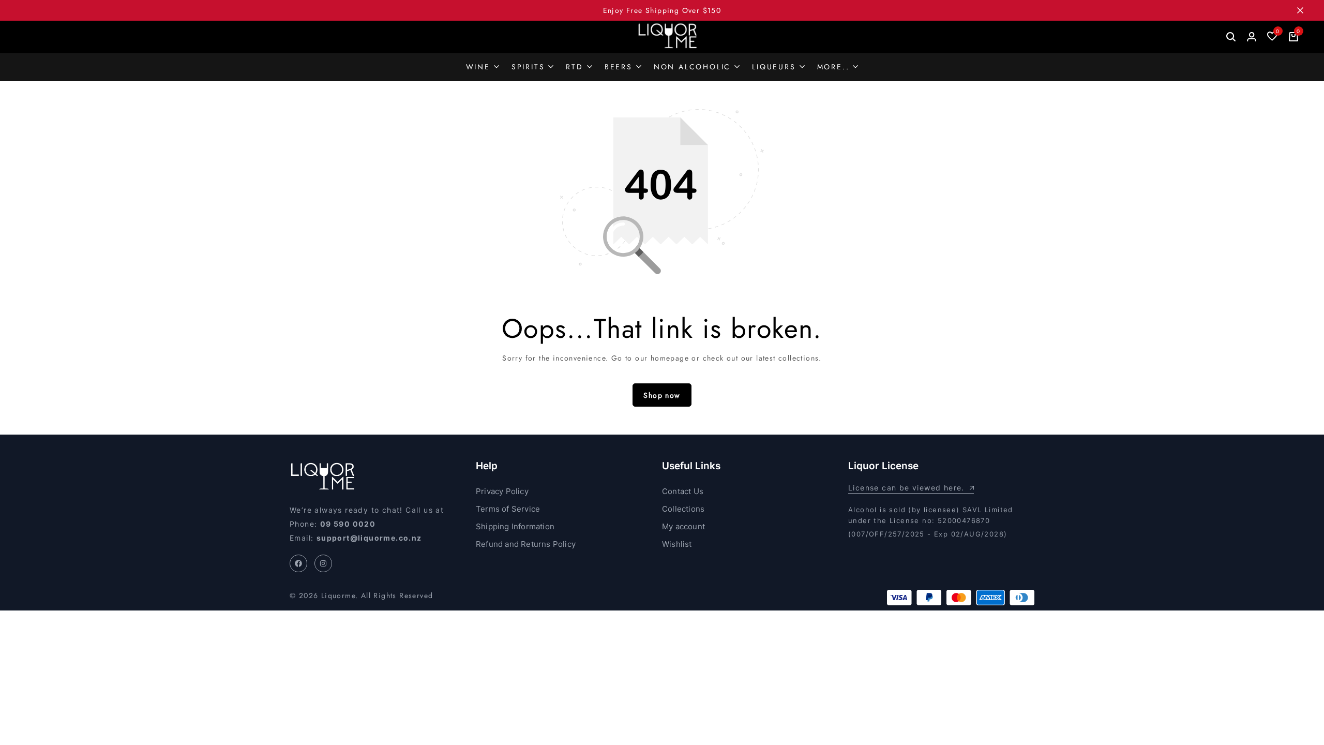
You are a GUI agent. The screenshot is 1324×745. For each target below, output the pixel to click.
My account (683, 526)
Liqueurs (773, 67)
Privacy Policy (502, 491)
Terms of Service (508, 509)
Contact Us (682, 491)
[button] (1272, 36)
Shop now (661, 395)
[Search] (1231, 36)
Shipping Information (515, 526)
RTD (574, 67)
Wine (478, 67)
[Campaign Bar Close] (1305, 10)
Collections (683, 509)
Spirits (528, 67)
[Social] (298, 563)
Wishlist (677, 544)
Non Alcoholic (692, 67)
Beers (619, 67)
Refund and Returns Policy (526, 544)
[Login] (1251, 36)
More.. (833, 67)
